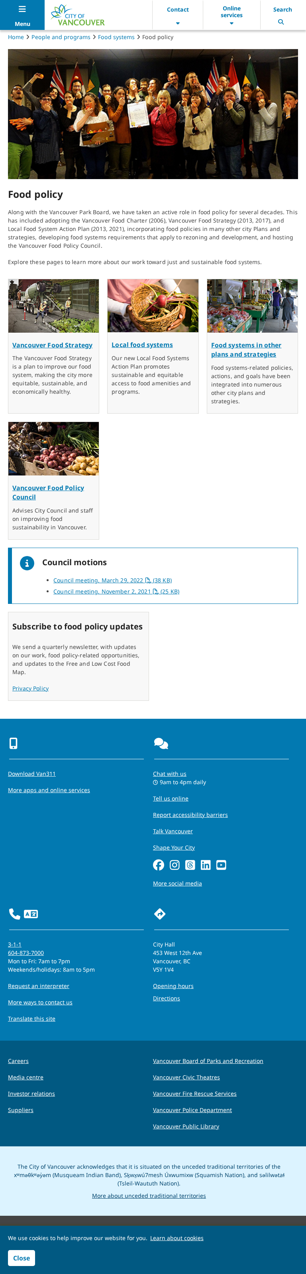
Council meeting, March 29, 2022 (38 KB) (112, 580)
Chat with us (169, 773)
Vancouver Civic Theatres (186, 1077)
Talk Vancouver (173, 831)
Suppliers (20, 1110)
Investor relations (31, 1093)
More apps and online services (49, 790)
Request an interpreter (38, 986)
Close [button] (21, 1258)
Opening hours (173, 986)
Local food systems (142, 344)
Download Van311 (32, 773)
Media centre (25, 1077)
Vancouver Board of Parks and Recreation (208, 1061)
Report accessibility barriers (190, 814)
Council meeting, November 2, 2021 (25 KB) (116, 591)
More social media (177, 883)
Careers (18, 1061)
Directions (166, 998)
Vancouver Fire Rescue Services (195, 1093)
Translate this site (31, 1018)
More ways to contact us (40, 1002)
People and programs (60, 37)
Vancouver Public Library (186, 1126)
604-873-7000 (26, 952)
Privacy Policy (30, 688)
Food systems (116, 37)
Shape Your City (174, 847)
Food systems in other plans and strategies (246, 350)
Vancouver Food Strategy (52, 345)
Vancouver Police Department (192, 1110)
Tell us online (170, 798)
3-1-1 (15, 944)
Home (16, 37)
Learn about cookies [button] (177, 1238)
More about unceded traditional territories (149, 1195)
